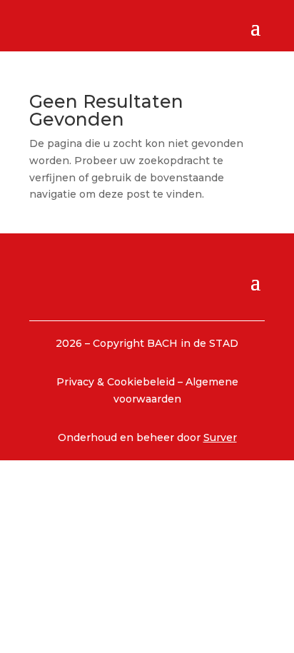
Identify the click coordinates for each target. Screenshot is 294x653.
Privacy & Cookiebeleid (117, 381)
